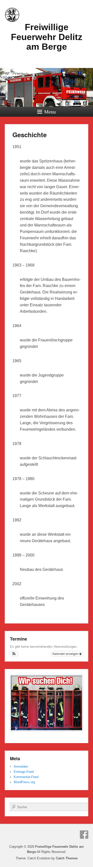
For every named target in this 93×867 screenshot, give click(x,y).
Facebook (84, 834)
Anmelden (21, 766)
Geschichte (29, 134)
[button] (14, 653)
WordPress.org (24, 782)
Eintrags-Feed (24, 772)
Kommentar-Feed (26, 777)
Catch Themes (67, 858)
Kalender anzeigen (66, 653)
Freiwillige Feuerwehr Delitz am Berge (46, 37)
